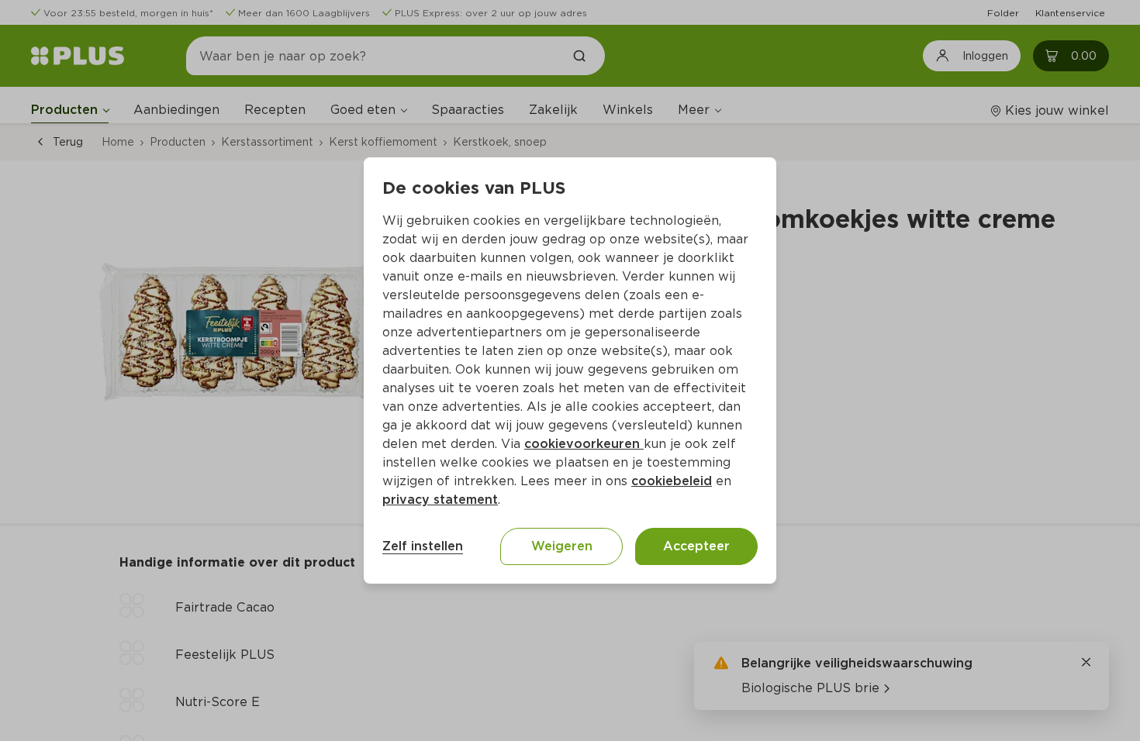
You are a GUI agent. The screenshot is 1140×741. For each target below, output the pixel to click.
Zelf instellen (422, 546)
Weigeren (561, 546)
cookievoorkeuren (584, 443)
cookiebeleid (671, 481)
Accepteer (696, 546)
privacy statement (440, 499)
